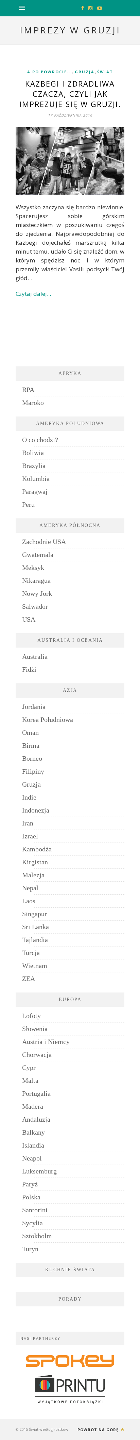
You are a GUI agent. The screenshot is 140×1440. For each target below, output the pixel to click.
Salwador (35, 606)
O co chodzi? (40, 439)
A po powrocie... (49, 71)
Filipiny (33, 771)
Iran (27, 823)
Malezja (33, 875)
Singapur (34, 914)
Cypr (29, 1067)
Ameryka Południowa (70, 423)
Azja (70, 690)
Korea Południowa (47, 719)
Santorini (35, 1210)
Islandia (33, 1145)
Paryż (30, 1184)
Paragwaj (35, 491)
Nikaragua (36, 580)
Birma (30, 745)
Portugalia (36, 1093)
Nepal (30, 888)
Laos (28, 901)
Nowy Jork (37, 593)
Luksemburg (39, 1171)
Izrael (30, 836)
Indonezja (35, 810)
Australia (35, 656)
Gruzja (84, 71)
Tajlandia (35, 939)
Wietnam (34, 965)
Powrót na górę (98, 1429)
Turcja (31, 952)
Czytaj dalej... (33, 294)
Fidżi (29, 669)
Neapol (32, 1158)
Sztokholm (37, 1236)
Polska (31, 1197)
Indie (29, 797)
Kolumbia (36, 478)
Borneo (32, 758)
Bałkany (33, 1132)
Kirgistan (35, 862)
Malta (30, 1080)
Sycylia (32, 1223)
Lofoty (31, 1015)
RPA (28, 389)
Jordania (34, 706)
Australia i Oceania (70, 640)
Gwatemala (37, 554)
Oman (30, 732)
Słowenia (35, 1028)
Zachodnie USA (44, 541)
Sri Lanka (35, 926)
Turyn (30, 1249)
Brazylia (34, 465)
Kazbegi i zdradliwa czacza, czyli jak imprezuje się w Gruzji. (70, 93)
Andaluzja (36, 1119)
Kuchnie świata (70, 1269)
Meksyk (33, 567)
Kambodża (37, 849)
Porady (70, 1299)
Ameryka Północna (70, 525)
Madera (32, 1106)
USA (28, 619)
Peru (28, 504)
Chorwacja (37, 1054)
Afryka (70, 373)
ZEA (28, 978)
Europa (70, 999)
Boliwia (33, 452)
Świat (105, 71)
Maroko (33, 402)
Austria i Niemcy (46, 1041)
